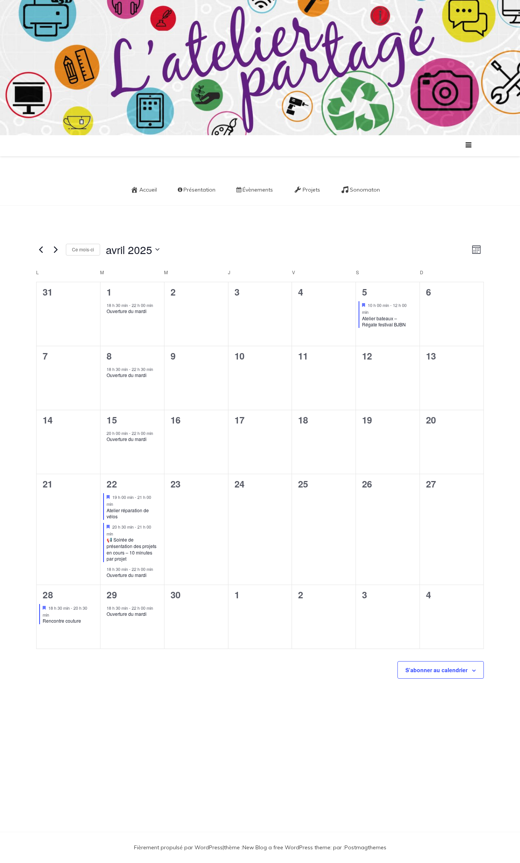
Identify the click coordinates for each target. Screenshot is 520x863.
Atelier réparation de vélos (128, 513)
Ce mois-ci (83, 249)
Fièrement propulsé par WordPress (178, 847)
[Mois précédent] (40, 249)
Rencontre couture (62, 620)
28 (48, 594)
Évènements (257, 189)
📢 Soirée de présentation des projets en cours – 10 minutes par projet (131, 549)
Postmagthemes (365, 847)
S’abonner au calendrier (436, 670)
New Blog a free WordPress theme (286, 847)
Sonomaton (365, 189)
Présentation (199, 189)
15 (112, 419)
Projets (311, 189)
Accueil (148, 189)
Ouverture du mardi (127, 311)
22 (112, 483)
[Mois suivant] (55, 249)
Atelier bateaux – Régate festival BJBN (384, 321)
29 (112, 594)
